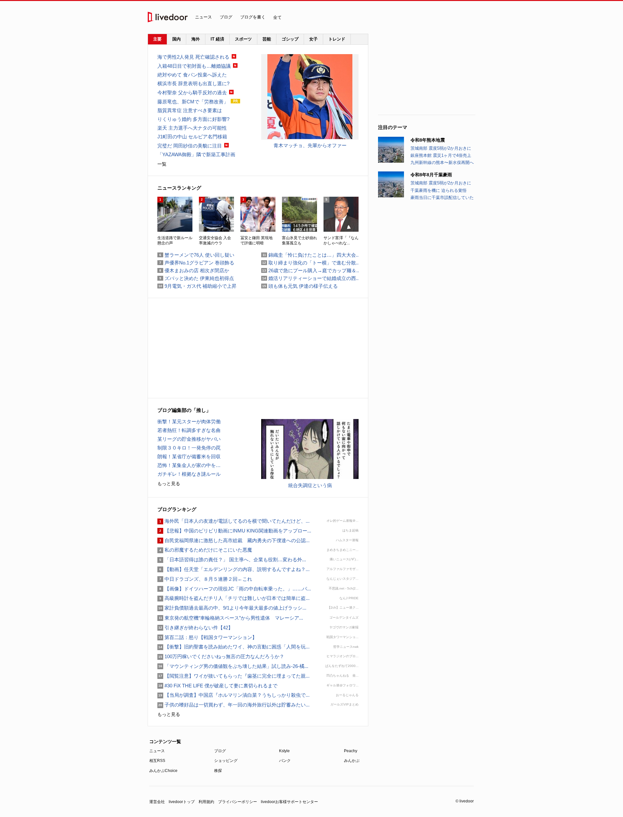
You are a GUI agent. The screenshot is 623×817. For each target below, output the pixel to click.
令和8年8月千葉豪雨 (431, 174)
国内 (176, 39)
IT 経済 (217, 39)
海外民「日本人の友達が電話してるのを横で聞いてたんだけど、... (233, 521)
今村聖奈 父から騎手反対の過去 (192, 92)
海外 (195, 39)
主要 (157, 39)
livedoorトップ (182, 801)
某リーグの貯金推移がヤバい (189, 439)
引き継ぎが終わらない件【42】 (195, 627)
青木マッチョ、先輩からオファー (310, 145)
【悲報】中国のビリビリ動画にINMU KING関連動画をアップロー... (234, 530)
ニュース (203, 17)
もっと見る (168, 483)
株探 (218, 770)
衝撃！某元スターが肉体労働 (189, 421)
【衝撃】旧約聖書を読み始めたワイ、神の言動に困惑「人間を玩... (233, 646)
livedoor (168, 17)
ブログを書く (252, 17)
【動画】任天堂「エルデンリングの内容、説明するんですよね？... (233, 569)
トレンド (336, 39)
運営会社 (157, 801)
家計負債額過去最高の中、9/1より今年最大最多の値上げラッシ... (231, 607)
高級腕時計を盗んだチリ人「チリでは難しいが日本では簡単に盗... (233, 598)
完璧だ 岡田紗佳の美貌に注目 (189, 145)
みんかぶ (352, 760)
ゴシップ (290, 39)
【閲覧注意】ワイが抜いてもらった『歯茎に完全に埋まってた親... (233, 675)
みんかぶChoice (163, 770)
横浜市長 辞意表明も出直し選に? (193, 83)
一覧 (161, 164)
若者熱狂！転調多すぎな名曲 (189, 430)
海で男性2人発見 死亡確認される (193, 57)
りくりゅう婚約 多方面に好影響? (193, 119)
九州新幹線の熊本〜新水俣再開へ (442, 162)
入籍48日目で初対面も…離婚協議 (194, 66)
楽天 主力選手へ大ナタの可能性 (192, 128)
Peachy (350, 751)
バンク (285, 760)
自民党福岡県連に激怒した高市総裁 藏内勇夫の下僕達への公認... (233, 540)
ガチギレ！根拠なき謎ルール (189, 474)
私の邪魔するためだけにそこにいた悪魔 (204, 549)
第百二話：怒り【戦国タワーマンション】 (207, 637)
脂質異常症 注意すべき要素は (189, 110)
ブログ (226, 17)
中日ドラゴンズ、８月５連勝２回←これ (204, 579)
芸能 (267, 39)
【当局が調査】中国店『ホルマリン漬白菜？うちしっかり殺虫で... (233, 695)
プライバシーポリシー (237, 801)
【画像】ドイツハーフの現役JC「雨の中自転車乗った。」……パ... (234, 588)
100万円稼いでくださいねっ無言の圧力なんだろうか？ (220, 656)
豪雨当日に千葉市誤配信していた (442, 197)
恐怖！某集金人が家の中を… (189, 465)
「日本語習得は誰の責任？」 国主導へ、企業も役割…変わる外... (231, 559)
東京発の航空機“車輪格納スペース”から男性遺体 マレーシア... (230, 617)
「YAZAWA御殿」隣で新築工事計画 (196, 154)
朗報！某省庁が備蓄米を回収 (189, 456)
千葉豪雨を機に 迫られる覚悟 (438, 190)
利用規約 (206, 801)
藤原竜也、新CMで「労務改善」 (192, 101)
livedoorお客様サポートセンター (289, 801)
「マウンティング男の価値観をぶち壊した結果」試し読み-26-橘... (232, 666)
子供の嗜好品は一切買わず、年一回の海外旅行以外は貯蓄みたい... (233, 704)
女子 (313, 39)
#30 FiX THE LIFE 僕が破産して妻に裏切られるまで (217, 685)
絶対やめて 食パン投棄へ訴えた (192, 74)
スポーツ (243, 39)
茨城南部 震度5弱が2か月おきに (440, 148)
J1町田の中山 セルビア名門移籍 (192, 136)
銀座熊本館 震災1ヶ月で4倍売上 (440, 155)
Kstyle (284, 751)
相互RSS (157, 760)
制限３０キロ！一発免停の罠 (189, 447)
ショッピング (226, 760)
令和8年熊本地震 (427, 140)
